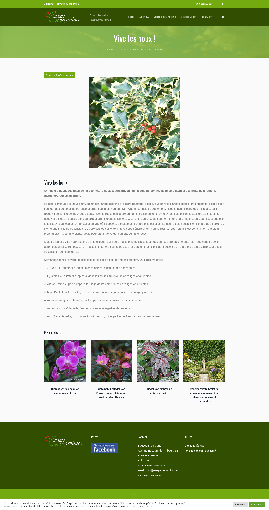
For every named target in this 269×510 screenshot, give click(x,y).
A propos (49, 4)
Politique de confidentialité (200, 450)
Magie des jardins (117, 49)
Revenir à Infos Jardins (59, 75)
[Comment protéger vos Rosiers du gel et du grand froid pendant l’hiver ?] (111, 361)
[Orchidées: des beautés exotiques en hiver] (65, 361)
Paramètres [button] (240, 504)
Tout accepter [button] (257, 504)
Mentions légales (194, 445)
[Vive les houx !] (134, 122)
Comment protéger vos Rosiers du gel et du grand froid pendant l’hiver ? (111, 393)
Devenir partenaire (68, 4)
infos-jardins (136, 49)
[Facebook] (222, 4)
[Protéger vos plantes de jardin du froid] (158, 361)
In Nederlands (204, 4)
